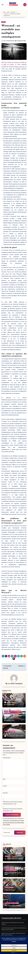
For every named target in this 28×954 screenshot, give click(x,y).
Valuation (12, 731)
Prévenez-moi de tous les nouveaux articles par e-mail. (12, 809)
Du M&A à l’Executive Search (13, 700)
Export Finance (9, 887)
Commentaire (7, 757)
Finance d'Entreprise (15, 711)
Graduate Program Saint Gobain (13, 713)
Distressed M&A (9, 868)
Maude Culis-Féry (19, 66)
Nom (4, 779)
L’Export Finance (10, 890)
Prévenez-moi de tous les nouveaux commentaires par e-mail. (12, 802)
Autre (3, 22)
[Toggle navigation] (2, 4)
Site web (5, 793)
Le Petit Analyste (10, 40)
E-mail (5, 786)
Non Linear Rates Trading (11, 903)
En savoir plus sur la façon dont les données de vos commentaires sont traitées (13, 822)
